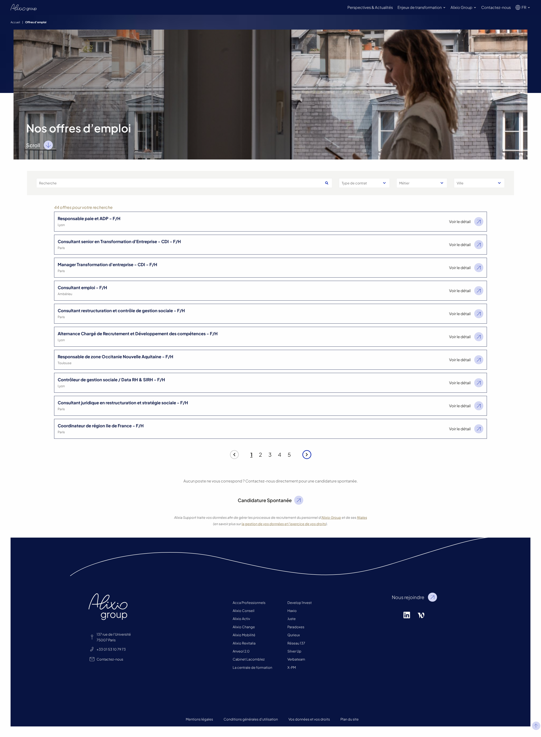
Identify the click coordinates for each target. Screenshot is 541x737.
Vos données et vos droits (309, 719)
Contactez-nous (496, 7)
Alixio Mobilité (244, 635)
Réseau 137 (296, 643)
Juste (291, 618)
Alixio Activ (241, 618)
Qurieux (293, 635)
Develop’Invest (299, 602)
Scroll (33, 145)
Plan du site (349, 719)
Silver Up (294, 651)
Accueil (15, 22)
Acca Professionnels (249, 602)
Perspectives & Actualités (370, 7)
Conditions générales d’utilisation (251, 719)
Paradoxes (295, 627)
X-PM (291, 667)
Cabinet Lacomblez (249, 659)
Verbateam (296, 659)
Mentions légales (199, 719)
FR (524, 7)
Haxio (292, 610)
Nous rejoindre (408, 597)
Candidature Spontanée (265, 500)
